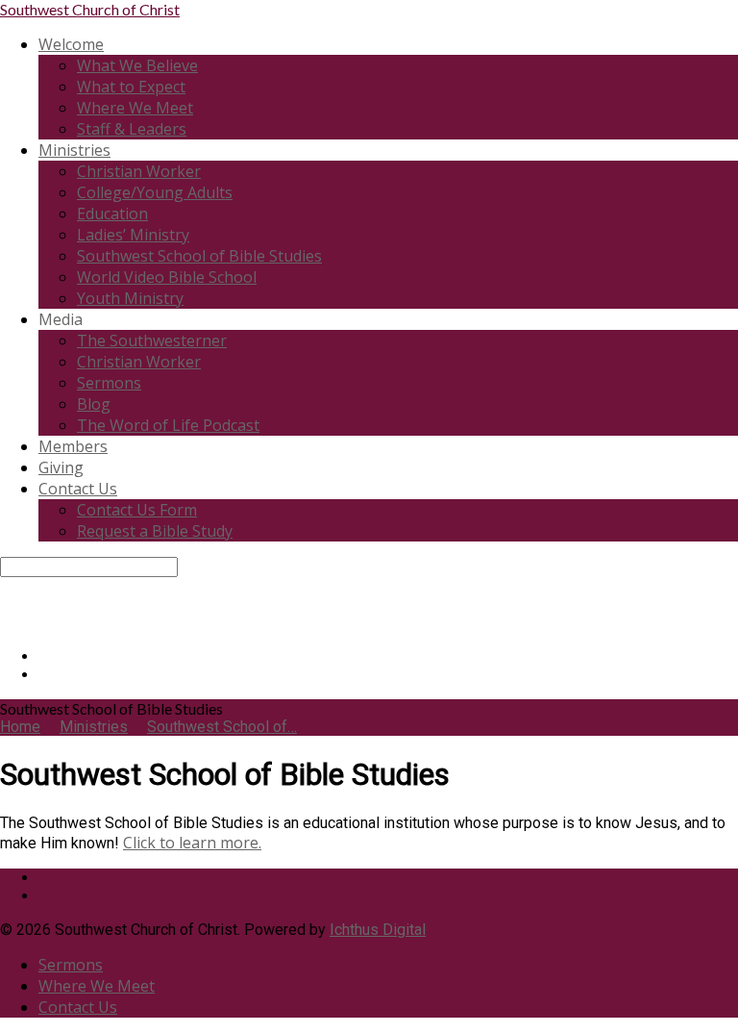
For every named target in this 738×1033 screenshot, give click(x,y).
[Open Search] (6, 623)
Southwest (90, 9)
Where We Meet (135, 107)
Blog (94, 404)
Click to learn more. (192, 842)
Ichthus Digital (378, 929)
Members (73, 446)
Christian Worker (139, 171)
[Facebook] (44, 656)
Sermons (109, 382)
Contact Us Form (137, 509)
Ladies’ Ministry (133, 234)
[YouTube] (44, 675)
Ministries (74, 150)
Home (20, 727)
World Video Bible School (167, 277)
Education (112, 213)
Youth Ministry (130, 298)
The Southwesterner (152, 340)
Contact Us (77, 488)
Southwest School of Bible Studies (199, 255)
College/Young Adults (155, 192)
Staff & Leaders (131, 128)
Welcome (71, 44)
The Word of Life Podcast (168, 425)
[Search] (6, 586)
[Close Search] (6, 604)
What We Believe (137, 65)
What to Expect (131, 86)
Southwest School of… (222, 727)
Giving (61, 467)
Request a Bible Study (155, 531)
